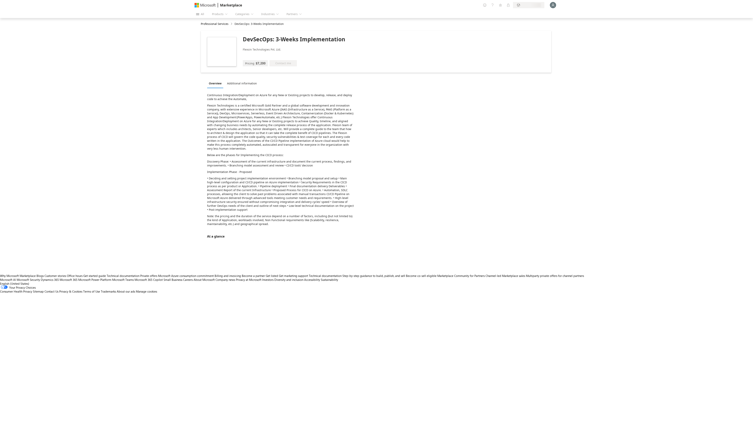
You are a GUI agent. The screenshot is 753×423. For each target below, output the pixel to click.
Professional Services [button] (214, 24)
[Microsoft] (205, 5)
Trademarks (108, 291)
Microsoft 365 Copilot (149, 280)
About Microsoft (204, 280)
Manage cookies (146, 291)
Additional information (242, 83)
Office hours (75, 276)
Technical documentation (123, 276)
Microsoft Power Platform (94, 280)
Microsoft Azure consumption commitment (186, 276)
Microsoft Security (28, 280)
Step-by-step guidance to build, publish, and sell (373, 276)
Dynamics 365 (50, 280)
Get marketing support (293, 276)
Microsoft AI (8, 280)
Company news (225, 280)
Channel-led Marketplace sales (505, 276)
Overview (215, 83)
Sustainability (329, 280)
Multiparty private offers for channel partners (555, 276)
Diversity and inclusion (288, 280)
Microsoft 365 (68, 280)
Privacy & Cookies (70, 291)
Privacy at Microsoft (248, 280)
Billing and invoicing (228, 276)
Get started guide (94, 276)
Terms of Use (91, 291)
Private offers (148, 276)
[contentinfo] (231, 24)
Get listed (272, 276)
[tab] (216, 83)
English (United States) (14, 284)
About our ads (126, 291)
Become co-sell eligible (421, 276)
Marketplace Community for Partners (461, 276)
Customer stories (55, 276)
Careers (188, 280)
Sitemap (38, 291)
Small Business (173, 280)
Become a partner (253, 276)
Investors (268, 280)
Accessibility (312, 280)
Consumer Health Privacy (16, 291)
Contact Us (51, 291)
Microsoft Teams (123, 280)
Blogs (40, 276)
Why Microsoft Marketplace (18, 276)
